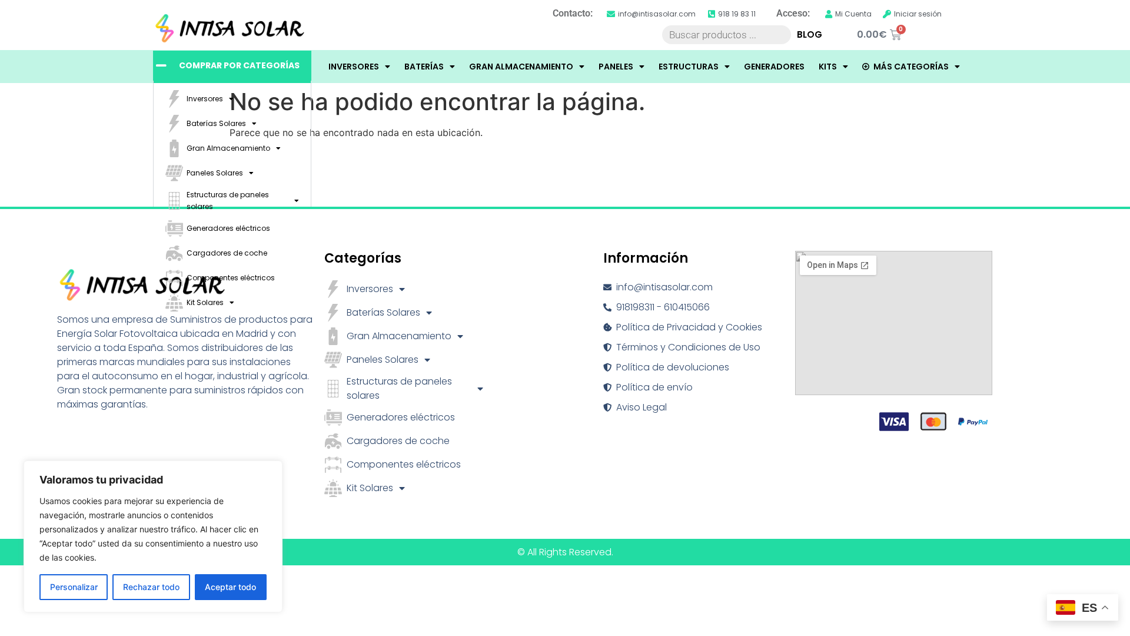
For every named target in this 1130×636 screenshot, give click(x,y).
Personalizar (74, 587)
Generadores (774, 66)
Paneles (616, 66)
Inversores (353, 66)
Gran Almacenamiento (521, 66)
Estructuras (689, 66)
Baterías (424, 66)
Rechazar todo (151, 587)
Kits (828, 66)
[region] (153, 536)
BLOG (809, 34)
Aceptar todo (230, 587)
